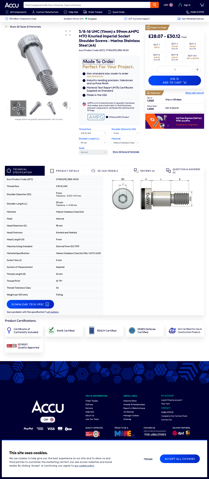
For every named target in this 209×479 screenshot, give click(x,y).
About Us (90, 415)
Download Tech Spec (28, 304)
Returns (89, 408)
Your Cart (165, 403)
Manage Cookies (131, 415)
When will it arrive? (194, 92)
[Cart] (202, 5)
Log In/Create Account (171, 400)
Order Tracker (92, 401)
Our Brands (128, 412)
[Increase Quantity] (152, 69)
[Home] (48, 406)
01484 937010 (197, 12)
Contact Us (166, 419)
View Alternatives (95, 76)
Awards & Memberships (134, 404)
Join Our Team (92, 419)
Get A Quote (172, 107)
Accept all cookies (180, 458)
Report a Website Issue (134, 408)
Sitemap (127, 419)
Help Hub (90, 412)
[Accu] (12, 5)
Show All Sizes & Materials (25, 26)
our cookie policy (84, 465)
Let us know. (52, 312)
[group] (39, 64)
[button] (68, 33)
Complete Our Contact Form (174, 416)
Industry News (130, 401)
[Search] (154, 5)
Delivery (89, 404)
